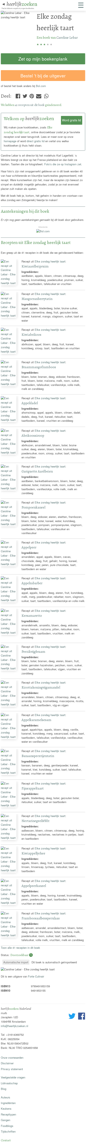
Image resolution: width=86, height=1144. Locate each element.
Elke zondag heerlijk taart (50, 261)
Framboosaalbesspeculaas (41, 918)
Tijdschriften (8, 1131)
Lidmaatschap (9, 1083)
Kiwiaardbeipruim (35, 266)
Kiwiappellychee (33, 853)
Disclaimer (7, 1063)
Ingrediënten (8, 1103)
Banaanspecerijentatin (38, 756)
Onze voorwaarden (12, 1057)
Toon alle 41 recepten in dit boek (20, 948)
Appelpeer (29, 547)
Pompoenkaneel (33, 507)
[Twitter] (25, 95)
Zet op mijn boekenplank (42, 59)
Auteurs (5, 1097)
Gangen (5, 1120)
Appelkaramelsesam (36, 719)
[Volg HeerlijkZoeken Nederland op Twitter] (72, 1016)
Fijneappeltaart (33, 788)
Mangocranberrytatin (37, 298)
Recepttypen (8, 1114)
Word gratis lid (71, 120)
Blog (3, 1089)
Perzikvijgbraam (33, 651)
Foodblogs (7, 1126)
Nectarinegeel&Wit (35, 820)
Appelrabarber (32, 583)
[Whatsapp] (46, 95)
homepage (10, 141)
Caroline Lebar (67, 37)
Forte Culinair (36, 976)
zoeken (21, 4)
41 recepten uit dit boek (29, 105)
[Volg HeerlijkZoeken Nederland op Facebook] (81, 1016)
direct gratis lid (35, 141)
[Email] (38, 95)
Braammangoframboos (39, 367)
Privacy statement (12, 1069)
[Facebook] (17, 95)
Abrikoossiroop (33, 435)
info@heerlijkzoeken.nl (14, 1026)
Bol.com (41, 86)
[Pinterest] (31, 95)
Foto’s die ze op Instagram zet (62, 164)
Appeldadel (30, 403)
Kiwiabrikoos (31, 334)
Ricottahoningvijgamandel (41, 687)
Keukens (6, 1108)
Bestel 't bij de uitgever (43, 75)
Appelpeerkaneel (34, 885)
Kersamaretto (32, 615)
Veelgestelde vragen (13, 1077)
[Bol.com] (43, 231)
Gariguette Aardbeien (37, 471)
